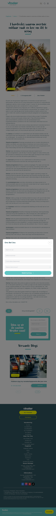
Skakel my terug (27, 273)
